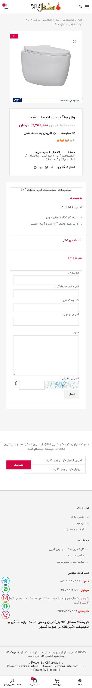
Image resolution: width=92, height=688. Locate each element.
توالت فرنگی (75, 24)
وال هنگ (59, 24)
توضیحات (64, 190)
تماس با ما (78, 517)
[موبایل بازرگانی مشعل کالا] (5, 606)
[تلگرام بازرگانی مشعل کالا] (5, 580)
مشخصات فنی (46, 190)
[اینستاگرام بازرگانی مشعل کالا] (5, 597)
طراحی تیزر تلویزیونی (71, 562)
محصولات (68, 20)
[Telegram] (35, 167)
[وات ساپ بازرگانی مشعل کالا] (5, 589)
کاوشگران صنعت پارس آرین (67, 549)
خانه (79, 20)
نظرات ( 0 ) (28, 190)
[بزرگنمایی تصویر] (75, 41)
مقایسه (66, 133)
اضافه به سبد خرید (47, 152)
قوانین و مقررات (74, 530)
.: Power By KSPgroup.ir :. (46, 663)
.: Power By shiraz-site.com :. (61, 666)
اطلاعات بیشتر (72, 240)
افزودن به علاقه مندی (38, 133)
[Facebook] (52, 167)
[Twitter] (47, 167)
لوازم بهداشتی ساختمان (44, 20)
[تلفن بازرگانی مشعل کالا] (5, 614)
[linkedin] (41, 167)
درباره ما (79, 523)
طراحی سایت (76, 555)
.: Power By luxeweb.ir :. (57, 668)
